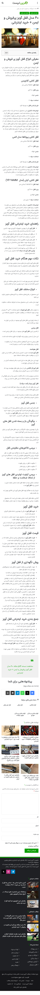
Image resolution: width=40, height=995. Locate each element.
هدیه (16, 962)
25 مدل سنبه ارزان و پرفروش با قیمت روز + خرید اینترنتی (10, 738)
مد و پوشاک (34, 949)
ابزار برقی (20, 705)
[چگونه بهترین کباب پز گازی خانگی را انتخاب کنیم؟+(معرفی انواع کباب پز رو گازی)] (10, 750)
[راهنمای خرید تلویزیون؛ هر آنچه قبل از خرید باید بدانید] (32, 904)
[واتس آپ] (22, 693)
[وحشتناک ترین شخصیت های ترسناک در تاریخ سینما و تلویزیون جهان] (32, 895)
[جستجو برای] (3, 4)
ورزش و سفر (14, 953)
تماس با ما (21, 981)
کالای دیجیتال (33, 965)
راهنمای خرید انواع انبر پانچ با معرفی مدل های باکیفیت (30, 757)
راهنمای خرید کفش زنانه (20, 987)
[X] (27, 693)
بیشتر (7, 867)
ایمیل (37, 826)
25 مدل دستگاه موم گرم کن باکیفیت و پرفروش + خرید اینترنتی (15, 926)
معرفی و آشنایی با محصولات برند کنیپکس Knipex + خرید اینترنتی (30, 739)
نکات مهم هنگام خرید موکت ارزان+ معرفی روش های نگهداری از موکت (30, 778)
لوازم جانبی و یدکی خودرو (32, 715)
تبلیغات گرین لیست (27, 984)
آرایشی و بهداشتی (32, 962)
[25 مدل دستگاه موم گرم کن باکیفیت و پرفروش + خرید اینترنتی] (32, 928)
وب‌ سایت (35, 834)
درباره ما (28, 981)
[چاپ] (8, 693)
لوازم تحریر (15, 959)
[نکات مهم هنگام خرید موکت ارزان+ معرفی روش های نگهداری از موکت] (29, 769)
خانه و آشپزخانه (33, 952)
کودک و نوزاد (14, 949)
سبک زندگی (34, 958)
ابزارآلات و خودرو (29, 9)
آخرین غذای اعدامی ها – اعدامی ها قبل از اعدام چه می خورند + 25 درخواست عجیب (14, 885)
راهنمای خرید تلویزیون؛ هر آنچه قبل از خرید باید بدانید (15, 902)
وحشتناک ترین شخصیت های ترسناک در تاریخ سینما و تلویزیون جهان (14, 893)
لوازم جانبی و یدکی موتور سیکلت (20, 715)
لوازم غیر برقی (24, 13)
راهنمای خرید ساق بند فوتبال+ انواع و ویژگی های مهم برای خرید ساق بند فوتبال (14, 935)
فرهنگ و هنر (14, 965)
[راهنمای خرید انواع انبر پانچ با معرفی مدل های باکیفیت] (29, 749)
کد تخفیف (15, 956)
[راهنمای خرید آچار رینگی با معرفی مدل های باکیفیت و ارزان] (10, 768)
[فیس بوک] (32, 693)
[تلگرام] (17, 693)
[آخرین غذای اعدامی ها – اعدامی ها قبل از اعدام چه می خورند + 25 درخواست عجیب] (32, 885)
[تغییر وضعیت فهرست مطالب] (5, 53)
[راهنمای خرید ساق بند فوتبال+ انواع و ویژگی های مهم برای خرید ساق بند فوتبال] (32, 937)
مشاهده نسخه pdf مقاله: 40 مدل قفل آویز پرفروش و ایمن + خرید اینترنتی (20, 670)
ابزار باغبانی (33, 705)
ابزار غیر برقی (20, 9)
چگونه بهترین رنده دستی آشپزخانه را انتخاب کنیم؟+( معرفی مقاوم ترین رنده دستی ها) (14, 918)
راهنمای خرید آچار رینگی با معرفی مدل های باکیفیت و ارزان (11, 777)
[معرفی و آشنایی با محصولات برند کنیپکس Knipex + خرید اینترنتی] (29, 730)
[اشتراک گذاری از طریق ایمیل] (13, 693)
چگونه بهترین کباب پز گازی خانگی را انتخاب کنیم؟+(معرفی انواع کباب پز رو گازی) (10, 758)
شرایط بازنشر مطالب (12, 981)
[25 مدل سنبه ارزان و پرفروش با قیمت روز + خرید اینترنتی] (10, 730)
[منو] (37, 4)
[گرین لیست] (20, 3)
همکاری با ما (17, 984)
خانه (36, 9)
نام (37, 817)
